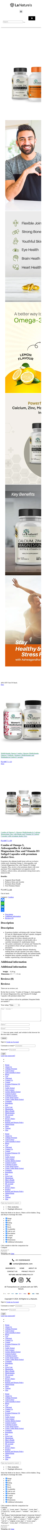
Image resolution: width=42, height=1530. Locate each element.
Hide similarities (13, 1207)
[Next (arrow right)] (6, 1251)
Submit (4, 1038)
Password (5, 1050)
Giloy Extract (9, 1090)
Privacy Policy (10, 1119)
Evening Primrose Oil (12, 1084)
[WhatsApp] (21, 903)
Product (7, 1120)
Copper (7, 1082)
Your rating (5, 1005)
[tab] (23, 914)
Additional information (13, 916)
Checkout (8, 1078)
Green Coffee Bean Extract (14, 1099)
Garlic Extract (10, 1088)
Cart (6, 1076)
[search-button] (24, 22)
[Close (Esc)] (4, 1251)
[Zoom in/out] (8, 1525)
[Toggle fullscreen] (6, 1525)
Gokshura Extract (11, 1096)
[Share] (21, 910)
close (12, 1253)
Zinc (6, 1130)
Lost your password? (8, 1056)
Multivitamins (10, 1113)
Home (7, 1065)
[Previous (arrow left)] (2, 1251)
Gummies (8, 1101)
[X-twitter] (28, 1280)
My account (9, 1115)
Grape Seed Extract (11, 1097)
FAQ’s (7, 1086)
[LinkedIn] (21, 906)
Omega (7, 1117)
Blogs (7, 1074)
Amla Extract (9, 1071)
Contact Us (9, 1080)
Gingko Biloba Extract (13, 1092)
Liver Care (8, 1107)
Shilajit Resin (9, 1124)
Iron (6, 1105)
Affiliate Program (11, 1069)
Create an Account (12, 1042)
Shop (7, 1126)
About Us (8, 1067)
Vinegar (8, 1128)
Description (9, 914)
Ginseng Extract (10, 1094)
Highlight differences (14, 1209)
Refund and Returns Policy (14, 1122)
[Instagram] (21, 1280)
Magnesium (9, 1109)
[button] (21, 11)
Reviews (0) (9, 918)
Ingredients (9, 1103)
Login (3, 1053)
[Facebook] (21, 900)
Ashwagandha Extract (12, 1072)
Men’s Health (9, 1111)
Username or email (8, 1046)
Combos (11, 897)
